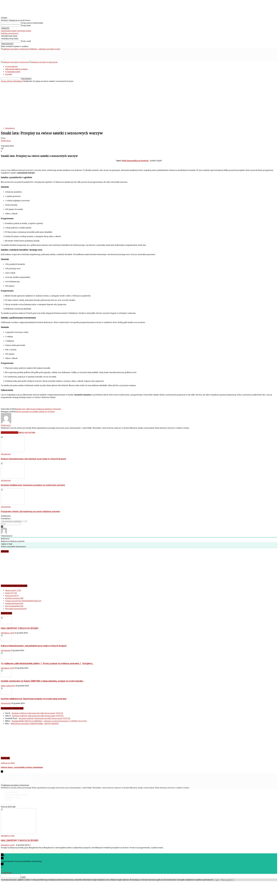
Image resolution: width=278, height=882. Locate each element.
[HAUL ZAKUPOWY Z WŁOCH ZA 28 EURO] (6, 624)
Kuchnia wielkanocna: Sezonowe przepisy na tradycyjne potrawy (33, 485)
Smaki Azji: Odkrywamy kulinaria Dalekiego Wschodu (38, 409)
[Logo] (15, 62)
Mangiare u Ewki (7, 633)
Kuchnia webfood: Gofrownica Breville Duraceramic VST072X (37, 713)
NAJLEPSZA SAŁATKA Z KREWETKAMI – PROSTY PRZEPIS (35, 724)
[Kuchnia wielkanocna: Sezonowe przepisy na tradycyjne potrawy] (13, 478)
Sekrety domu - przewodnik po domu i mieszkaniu (22, 767)
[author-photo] (6, 423)
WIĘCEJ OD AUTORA (26, 432)
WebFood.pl (6, 141)
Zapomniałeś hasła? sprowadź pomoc (16, 31)
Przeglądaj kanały (12, 71)
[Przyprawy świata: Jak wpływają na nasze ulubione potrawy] (13, 504)
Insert (23, 877)
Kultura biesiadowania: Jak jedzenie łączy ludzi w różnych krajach (33, 459)
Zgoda (217, 880)
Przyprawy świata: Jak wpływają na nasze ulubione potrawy (30, 511)
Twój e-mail (26, 41)
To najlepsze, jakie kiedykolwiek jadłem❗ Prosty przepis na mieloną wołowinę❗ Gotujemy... (47, 663)
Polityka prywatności (9, 33)
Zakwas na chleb (8, 763)
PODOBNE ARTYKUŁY (9, 432)
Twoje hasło (26, 26)
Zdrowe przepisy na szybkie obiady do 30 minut (35, 412)
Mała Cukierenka (8, 685)
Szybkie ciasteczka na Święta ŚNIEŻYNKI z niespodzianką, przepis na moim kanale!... (42, 681)
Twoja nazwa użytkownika (32, 23)
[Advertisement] (40, 55)
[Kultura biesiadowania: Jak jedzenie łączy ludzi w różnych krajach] (13, 451)
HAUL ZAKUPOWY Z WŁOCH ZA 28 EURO (19, 628)
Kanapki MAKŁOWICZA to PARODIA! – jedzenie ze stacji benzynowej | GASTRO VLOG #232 (49, 721)
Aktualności (18, 81)
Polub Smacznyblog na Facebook (135, 161)
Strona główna (11, 66)
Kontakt (8, 74)
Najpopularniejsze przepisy (16, 69)
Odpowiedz (7, 872)
